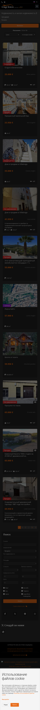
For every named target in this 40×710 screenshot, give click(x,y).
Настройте (5, 699)
